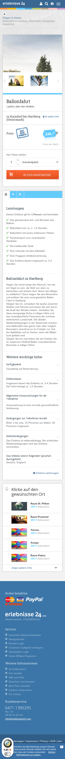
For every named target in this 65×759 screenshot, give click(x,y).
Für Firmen (15, 694)
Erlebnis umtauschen (20, 690)
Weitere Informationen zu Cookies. (35, 753)
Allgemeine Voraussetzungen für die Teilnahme (26, 396)
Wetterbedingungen (17, 436)
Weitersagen (17, 741)
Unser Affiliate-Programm (22, 656)
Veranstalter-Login (19, 651)
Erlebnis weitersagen (47, 473)
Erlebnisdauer (13, 378)
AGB (52, 741)
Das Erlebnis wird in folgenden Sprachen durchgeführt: (28, 457)
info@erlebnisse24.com (18, 718)
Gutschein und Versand (21, 681)
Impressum (32, 741)
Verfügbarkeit (13, 364)
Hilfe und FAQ (16, 677)
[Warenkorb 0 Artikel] (52, 3)
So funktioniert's (17, 669)
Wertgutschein (16, 639)
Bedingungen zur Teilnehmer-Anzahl (26, 418)
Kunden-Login (16, 643)
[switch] (8, 754)
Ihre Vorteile (15, 673)
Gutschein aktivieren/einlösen (25, 635)
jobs (59, 741)
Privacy (44, 741)
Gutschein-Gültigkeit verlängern (26, 647)
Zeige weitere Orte (21, 567)
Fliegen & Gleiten (12, 17)
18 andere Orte (51, 116)
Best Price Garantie (19, 685)
